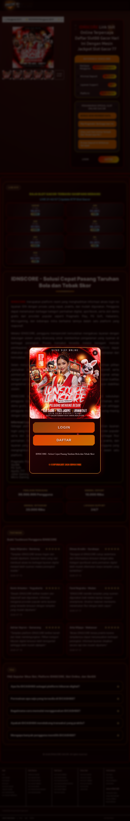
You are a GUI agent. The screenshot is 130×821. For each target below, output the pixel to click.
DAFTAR (64, 440)
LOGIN (64, 427)
